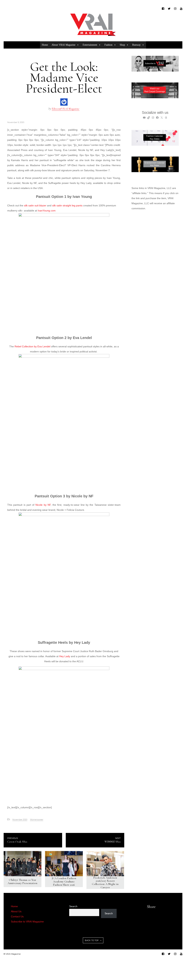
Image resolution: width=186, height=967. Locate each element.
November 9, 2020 (15, 122)
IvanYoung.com (47, 210)
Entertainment (90, 44)
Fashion (108, 44)
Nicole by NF (43, 504)
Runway (136, 44)
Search (73, 906)
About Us (16, 911)
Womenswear (36, 819)
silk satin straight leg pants (67, 205)
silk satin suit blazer (35, 205)
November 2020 (19, 819)
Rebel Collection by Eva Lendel (32, 346)
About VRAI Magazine (63, 44)
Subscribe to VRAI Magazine (27, 921)
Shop (122, 44)
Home (45, 44)
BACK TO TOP (92, 940)
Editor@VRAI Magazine (65, 109)
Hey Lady (64, 656)
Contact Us (17, 916)
